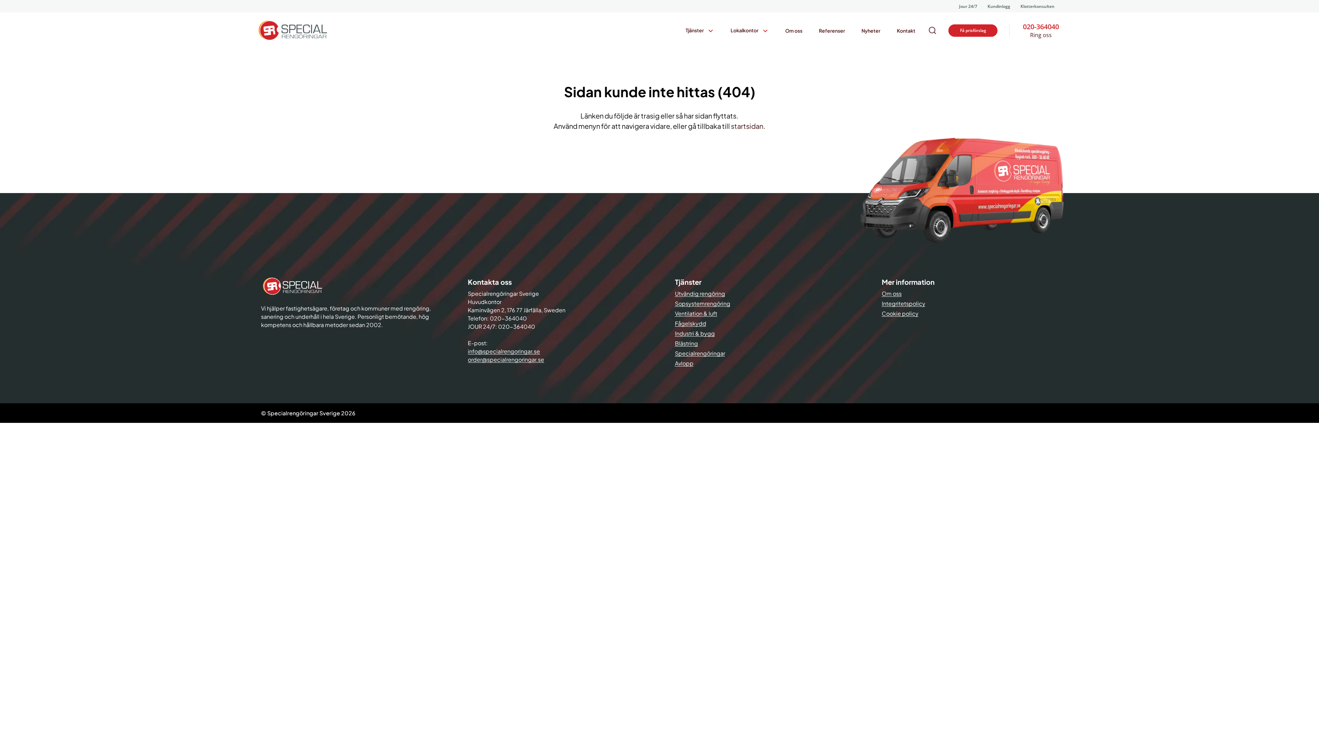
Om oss (793, 30)
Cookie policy (900, 313)
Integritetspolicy (903, 303)
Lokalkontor (744, 30)
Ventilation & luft (696, 313)
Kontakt (906, 30)
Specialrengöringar (700, 353)
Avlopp (684, 363)
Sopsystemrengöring (702, 303)
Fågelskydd (690, 323)
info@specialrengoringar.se (504, 351)
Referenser (832, 30)
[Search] (932, 30)
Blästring (686, 343)
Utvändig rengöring (700, 293)
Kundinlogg (999, 6)
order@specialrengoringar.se (506, 359)
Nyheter (870, 30)
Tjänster (695, 30)
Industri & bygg (695, 333)
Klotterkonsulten (1038, 6)
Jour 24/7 (968, 6)
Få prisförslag (973, 30)
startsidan (747, 126)
